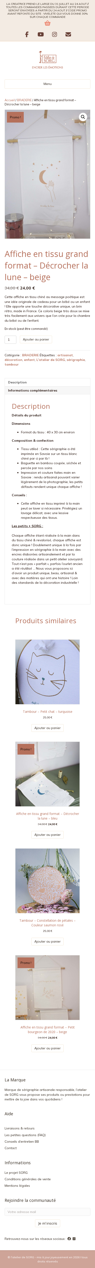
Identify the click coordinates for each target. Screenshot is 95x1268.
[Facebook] (69, 1239)
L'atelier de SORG (50, 360)
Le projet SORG (16, 1173)
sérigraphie (76, 360)
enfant (29, 360)
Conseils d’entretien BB (22, 1141)
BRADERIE (24, 100)
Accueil (10, 100)
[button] (83, 117)
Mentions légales (17, 1186)
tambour (12, 364)
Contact (11, 1148)
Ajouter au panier (36, 339)
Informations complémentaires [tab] (32, 390)
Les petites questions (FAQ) (25, 1135)
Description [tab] (17, 382)
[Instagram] (74, 1239)
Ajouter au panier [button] (47, 728)
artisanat (65, 355)
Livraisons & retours (20, 1128)
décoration (13, 360)
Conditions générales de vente (28, 1179)
